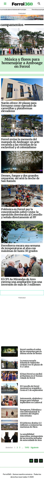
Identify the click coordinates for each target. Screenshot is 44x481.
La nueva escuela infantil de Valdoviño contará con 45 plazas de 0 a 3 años (31, 363)
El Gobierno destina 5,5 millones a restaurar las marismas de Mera (31, 425)
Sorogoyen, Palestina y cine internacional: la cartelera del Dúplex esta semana (31, 412)
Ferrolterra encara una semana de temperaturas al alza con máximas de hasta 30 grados (20, 248)
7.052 (27, 447)
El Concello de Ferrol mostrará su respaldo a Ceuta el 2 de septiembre (31, 388)
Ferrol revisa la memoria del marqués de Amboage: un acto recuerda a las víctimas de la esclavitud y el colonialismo (20, 143)
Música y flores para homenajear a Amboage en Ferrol (22, 63)
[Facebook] (31, 461)
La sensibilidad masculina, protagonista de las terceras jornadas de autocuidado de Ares (31, 437)
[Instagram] (41, 461)
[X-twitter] (36, 461)
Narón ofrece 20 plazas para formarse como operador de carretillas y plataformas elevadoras (18, 107)
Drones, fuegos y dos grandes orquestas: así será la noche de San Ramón (20, 178)
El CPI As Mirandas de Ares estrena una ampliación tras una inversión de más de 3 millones (21, 281)
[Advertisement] (22, 321)
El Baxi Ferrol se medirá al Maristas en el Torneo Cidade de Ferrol (31, 376)
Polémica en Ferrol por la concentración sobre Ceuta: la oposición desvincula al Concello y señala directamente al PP (21, 213)
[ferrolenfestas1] (22, 19)
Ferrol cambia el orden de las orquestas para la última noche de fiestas (31, 351)
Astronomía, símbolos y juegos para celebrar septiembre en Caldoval (31, 400)
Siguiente (35, 447)
